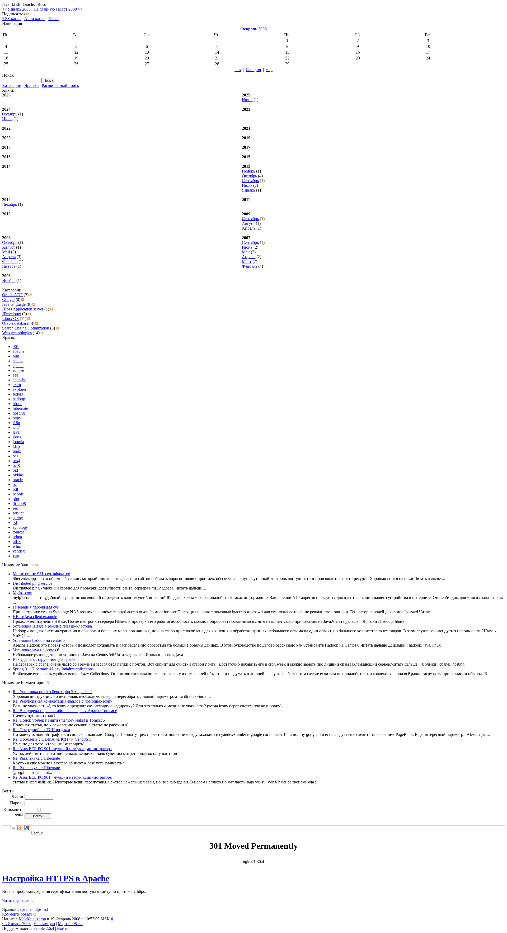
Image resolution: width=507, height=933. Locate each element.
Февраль (9, 261)
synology (20, 527)
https (17, 418)
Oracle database (15, 323)
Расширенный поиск (60, 85)
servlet (18, 513)
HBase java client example (35, 616)
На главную (44, 9)
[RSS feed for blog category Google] (22, 299)
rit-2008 (19, 503)
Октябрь (9, 114)
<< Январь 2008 (16, 9)
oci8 (16, 465)
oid (15, 470)
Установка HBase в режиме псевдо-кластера (52, 626)
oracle (18, 479)
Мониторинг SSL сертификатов (41, 574)
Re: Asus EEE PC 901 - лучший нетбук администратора (62, 748)
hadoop (19, 399)
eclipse (18, 370)
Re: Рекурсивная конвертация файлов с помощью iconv (62, 701)
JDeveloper (11, 314)
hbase (17, 403)
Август (248, 223)
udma (17, 537)
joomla (18, 441)
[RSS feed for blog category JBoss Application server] (51, 309)
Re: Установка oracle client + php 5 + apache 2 (52, 691)
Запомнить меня (13, 811)
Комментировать (17, 914)
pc (15, 484)
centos (18, 361)
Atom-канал (34, 18)
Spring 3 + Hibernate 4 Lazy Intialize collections (53, 669)
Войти (63, 928)
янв (237, 69)
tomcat (18, 532)
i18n (16, 422)
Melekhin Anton (32, 919)
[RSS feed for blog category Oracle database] (36, 323)
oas (15, 456)
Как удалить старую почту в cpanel (44, 659)
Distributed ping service (32, 583)
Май (6, 252)
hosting (19, 413)
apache (18, 351)
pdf (15, 489)
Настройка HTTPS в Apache (55, 878)
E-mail (53, 18)
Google (8, 299)
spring (18, 518)
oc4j (16, 460)
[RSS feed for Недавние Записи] (36, 565)
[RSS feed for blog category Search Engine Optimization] (57, 328)
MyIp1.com (22, 593)
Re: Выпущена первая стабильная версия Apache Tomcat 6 (65, 710)
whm (17, 546)
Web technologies (17, 333)
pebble (18, 494)
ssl (15, 522)
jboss (17, 437)
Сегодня (253, 69)
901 (16, 346)
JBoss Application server (22, 309)
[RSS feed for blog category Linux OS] (28, 318)
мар (269, 69)
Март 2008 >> (70, 9)
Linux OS (10, 318)
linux (17, 451)
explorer (19, 389)
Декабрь (9, 204)
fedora (18, 394)
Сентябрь (250, 180)
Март (246, 261)
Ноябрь (248, 171)
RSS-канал (11, 18)
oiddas (18, 475)
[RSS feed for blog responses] (48, 682)
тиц (16, 556)
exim (17, 384)
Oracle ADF (12, 295)
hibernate (20, 408)
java (16, 432)
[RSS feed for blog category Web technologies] (42, 333)
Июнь (247, 100)
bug (16, 356)
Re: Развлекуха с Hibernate (36, 758)
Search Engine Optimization (25, 328)
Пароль (16, 803)
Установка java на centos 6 (36, 650)
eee (15, 375)
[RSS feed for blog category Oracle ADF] (31, 295)
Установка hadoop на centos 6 (39, 640)
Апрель (248, 228)
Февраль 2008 (253, 29)
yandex (19, 551)
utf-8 (17, 541)
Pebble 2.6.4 (43, 928)
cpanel (18, 365)
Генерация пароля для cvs (36, 607)
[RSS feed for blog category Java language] (33, 304)
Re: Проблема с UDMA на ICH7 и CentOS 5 (52, 739)
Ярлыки (31, 85)
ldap (16, 446)
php (16, 498)
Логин (17, 796)
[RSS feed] (27, 14)
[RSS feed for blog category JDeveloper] (29, 314)
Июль (7, 119)
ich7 (16, 427)
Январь (248, 190)
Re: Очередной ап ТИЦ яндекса (41, 729)
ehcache (19, 380)
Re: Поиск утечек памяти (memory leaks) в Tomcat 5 (59, 720)
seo (15, 508)
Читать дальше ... (17, 900)
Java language (14, 304)
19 (76, 58)
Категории (11, 85)
